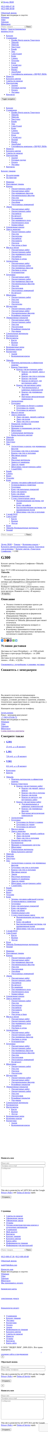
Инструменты (12, 338)
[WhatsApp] (13, 640)
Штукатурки (11, 306)
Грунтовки (10, 275)
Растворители (12, 336)
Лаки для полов (23, 419)
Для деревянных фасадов (22, 193)
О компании (11, 38)
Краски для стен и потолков (23, 453)
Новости (10, 76)
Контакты (10, 94)
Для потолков (17, 200)
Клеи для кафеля (23, 505)
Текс (13, 51)
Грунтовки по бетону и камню (29, 406)
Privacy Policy (7, 1193)
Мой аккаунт (11, 1232)
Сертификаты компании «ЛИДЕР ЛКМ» (29, 74)
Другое (14, 345)
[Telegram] (16, 640)
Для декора (16, 331)
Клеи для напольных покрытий (25, 489)
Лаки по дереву (18, 464)
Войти (4, 29)
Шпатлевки (11, 295)
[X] (8, 640)
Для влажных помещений (22, 204)
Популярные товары (15, 184)
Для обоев (15, 202)
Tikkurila (15, 42)
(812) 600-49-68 (7, 9)
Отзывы (9, 1223)
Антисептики (12, 261)
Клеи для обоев (18, 494)
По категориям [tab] (12, 175)
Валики (14, 342)
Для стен (15, 198)
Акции (9, 1327)
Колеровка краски (14, 349)
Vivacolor (15, 60)
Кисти (14, 340)
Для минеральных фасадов (23, 195)
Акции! (14, 85)
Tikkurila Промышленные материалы (22, 528)
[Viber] (10, 640)
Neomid (14, 67)
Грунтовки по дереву (25, 408)
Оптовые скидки (18, 88)
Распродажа (11, 351)
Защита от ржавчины (20, 462)
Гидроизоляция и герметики (23, 485)
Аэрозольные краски (15, 227)
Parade (14, 49)
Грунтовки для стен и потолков (25, 451)
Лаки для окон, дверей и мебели (30, 417)
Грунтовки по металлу (26, 410)
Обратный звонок (9, 13)
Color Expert (16, 54)
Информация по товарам (17, 1243)
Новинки (10, 182)
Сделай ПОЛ (11, 514)
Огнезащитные (17, 272)
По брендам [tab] (11, 178)
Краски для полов (29, 378)
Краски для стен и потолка (33, 376)
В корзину (6, 594)
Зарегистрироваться (17, 29)
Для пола (15, 243)
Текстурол (15, 47)
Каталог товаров (13, 1236)
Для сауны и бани (19, 245)
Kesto (13, 56)
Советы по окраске (14, 81)
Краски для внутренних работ (29, 369)
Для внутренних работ (21, 189)
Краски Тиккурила (19, 367)
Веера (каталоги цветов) (22, 435)
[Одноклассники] (5, 640)
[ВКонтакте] (2, 640)
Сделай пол (16, 65)
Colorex (14, 58)
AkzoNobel (16, 72)
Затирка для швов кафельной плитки (27, 482)
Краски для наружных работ (28, 385)
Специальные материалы (17, 333)
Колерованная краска (20, 356)
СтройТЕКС (16, 469)
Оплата (14, 90)
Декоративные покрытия (17, 318)
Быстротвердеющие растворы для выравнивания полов (31, 508)
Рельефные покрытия (20, 315)
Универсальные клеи (20, 496)
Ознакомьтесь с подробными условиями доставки (23, 664)
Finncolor (10, 439)
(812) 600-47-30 (7, 6)
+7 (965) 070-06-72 (9, 717)
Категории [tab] (10, 770)
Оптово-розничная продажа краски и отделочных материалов (22, 1226)
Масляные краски (19, 455)
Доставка (15, 92)
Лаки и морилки (13, 229)
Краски (9, 186)
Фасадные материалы (20, 460)
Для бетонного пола (20, 223)
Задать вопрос (7, 713)
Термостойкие (17, 225)
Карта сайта (11, 1241)
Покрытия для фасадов (21, 424)
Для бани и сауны (19, 259)
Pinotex (14, 70)
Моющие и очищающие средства (25, 428)
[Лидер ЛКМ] (7, 2)
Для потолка (16, 236)
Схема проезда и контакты (12, 731)
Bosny (8, 476)
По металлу (16, 216)
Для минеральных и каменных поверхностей (32, 388)
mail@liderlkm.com (9, 1265)
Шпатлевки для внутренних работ (26, 467)
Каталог (9, 36)
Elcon (13, 63)
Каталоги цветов (13, 79)
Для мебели (16, 213)
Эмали (9, 207)
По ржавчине (17, 218)
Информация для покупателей (19, 1245)
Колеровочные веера (15, 347)
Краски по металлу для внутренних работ (32, 382)
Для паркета (16, 241)
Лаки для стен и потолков (27, 421)
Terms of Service (23, 1193)
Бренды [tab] (9, 773)
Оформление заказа (14, 1218)
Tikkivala (15, 45)
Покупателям (12, 83)
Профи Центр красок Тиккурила (25, 40)
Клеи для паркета (18, 492)
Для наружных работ (20, 191)
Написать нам (7, 1269)
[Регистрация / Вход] (5, 101)
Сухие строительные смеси (23, 498)
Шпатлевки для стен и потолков (30, 512)
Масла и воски (12, 247)
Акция (14, 354)
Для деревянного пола (21, 220)
